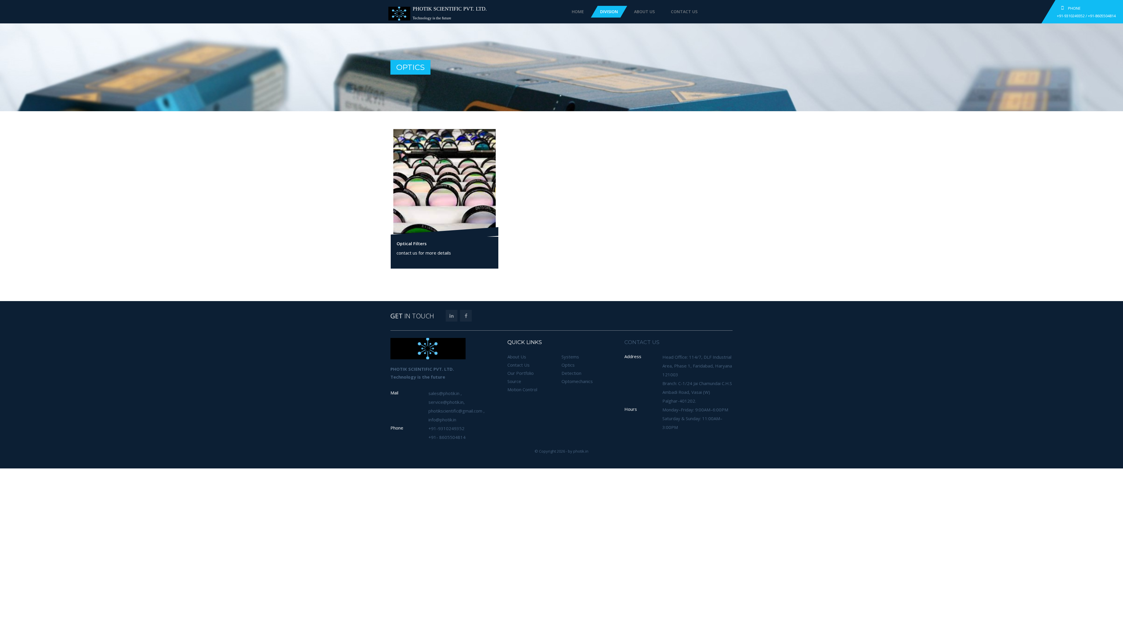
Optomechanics (577, 381)
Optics (568, 365)
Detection (571, 373)
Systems (570, 357)
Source (514, 381)
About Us (644, 11)
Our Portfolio (520, 373)
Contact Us (684, 11)
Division (609, 11)
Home (578, 11)
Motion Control (522, 389)
